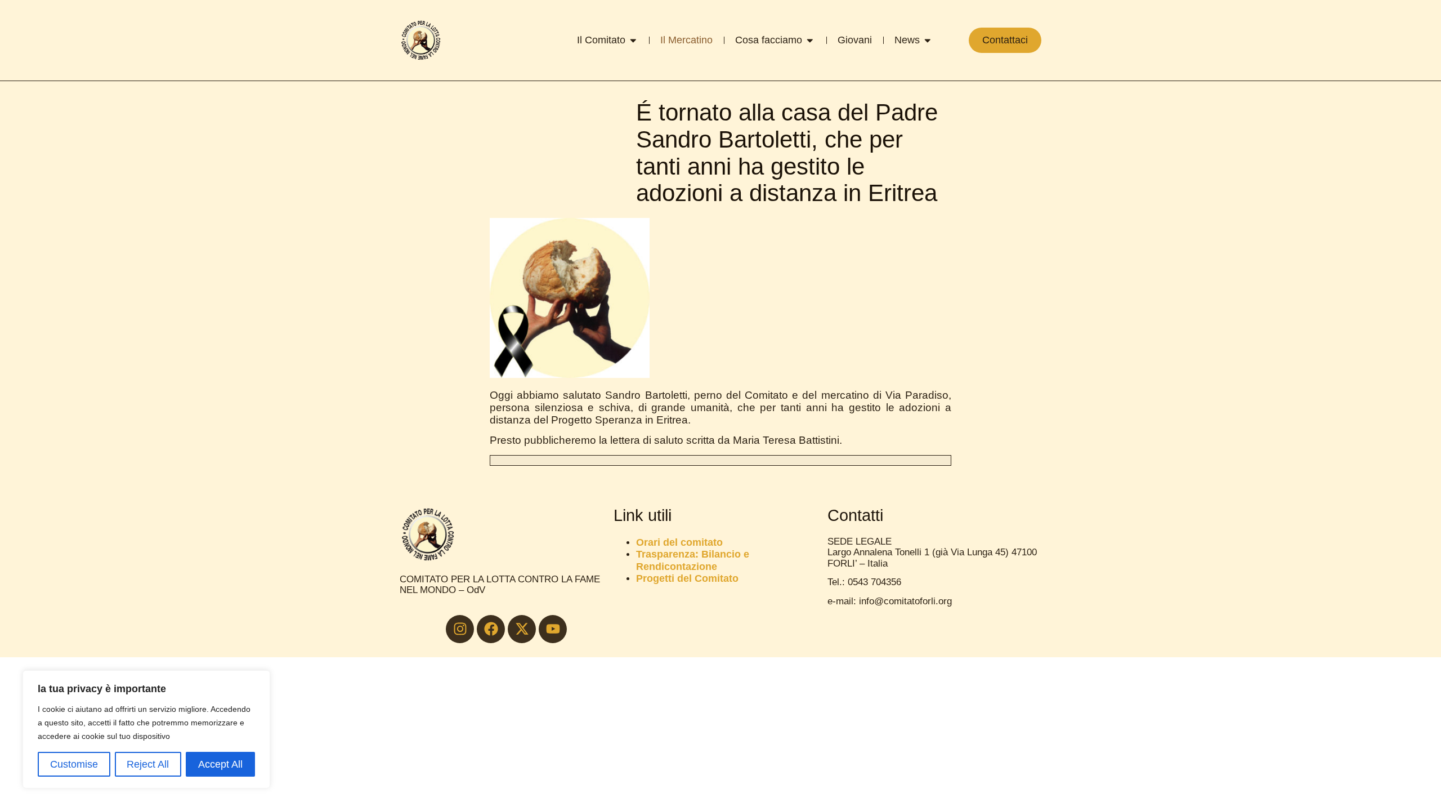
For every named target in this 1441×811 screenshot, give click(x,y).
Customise (74, 764)
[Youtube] (553, 629)
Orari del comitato (679, 542)
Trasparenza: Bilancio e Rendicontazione (692, 560)
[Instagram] (460, 629)
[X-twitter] (522, 629)
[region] (146, 729)
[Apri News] (928, 40)
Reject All (148, 764)
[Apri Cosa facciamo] (810, 40)
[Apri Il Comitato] (633, 40)
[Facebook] (491, 629)
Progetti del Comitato (687, 578)
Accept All (220, 764)
